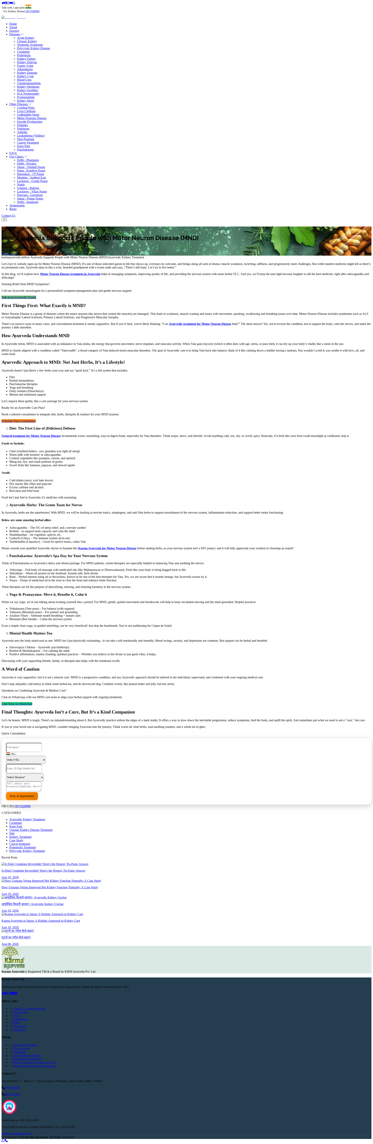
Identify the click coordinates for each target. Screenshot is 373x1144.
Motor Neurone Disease (31, 118)
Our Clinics (16, 156)
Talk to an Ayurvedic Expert (19, 297)
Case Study (16, 840)
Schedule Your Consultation (19, 421)
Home (13, 23)
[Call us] (6, 1140)
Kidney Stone (25, 100)
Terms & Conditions (24, 1045)
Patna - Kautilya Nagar (31, 170)
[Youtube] (11, 3)
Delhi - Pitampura (28, 160)
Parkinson (23, 128)
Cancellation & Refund (26, 1055)
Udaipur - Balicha (28, 188)
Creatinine (23, 51)
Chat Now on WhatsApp (17, 703)
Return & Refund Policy (27, 1059)
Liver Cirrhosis (26, 111)
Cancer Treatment (28, 142)
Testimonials (17, 205)
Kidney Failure (26, 58)
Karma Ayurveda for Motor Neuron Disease (107, 548)
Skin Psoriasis (25, 139)
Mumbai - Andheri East (31, 177)
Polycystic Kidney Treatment (27, 850)
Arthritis (22, 132)
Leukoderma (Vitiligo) (30, 135)
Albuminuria (25, 69)
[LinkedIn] (15, 993)
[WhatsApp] (13, 3)
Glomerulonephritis (29, 83)
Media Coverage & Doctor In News (34, 1062)
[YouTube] (12, 993)
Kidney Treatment (20, 836)
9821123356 (12, 1094)
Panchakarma (25, 149)
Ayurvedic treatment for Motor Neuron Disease (200, 323)
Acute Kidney (25, 37)
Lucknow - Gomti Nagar (32, 181)
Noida (21, 184)
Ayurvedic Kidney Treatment (27, 819)
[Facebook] (5, 3)
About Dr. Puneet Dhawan (28, 1008)
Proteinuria (24, 55)
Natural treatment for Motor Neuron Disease (31, 435)
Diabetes (22, 125)
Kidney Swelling (27, 90)
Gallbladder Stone (28, 114)
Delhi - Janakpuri (27, 202)
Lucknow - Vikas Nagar (32, 191)
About (13, 27)
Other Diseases (19, 104)
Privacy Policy (21, 1048)
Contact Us (8, 215)
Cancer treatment (19, 843)
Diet (12, 833)
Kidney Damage (27, 72)
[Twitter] (3, 3)
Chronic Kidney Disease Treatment (30, 830)
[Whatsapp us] (3, 1140)
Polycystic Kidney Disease (33, 48)
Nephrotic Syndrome (30, 44)
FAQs (13, 153)
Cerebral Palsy (26, 107)
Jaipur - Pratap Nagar (30, 198)
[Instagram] (8, 3)
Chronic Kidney (27, 41)
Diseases (15, 34)
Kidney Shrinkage (28, 86)
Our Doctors (20, 1012)
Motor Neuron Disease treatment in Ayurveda (70, 274)
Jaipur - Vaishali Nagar (31, 167)
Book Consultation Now (17, 1133)
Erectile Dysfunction (29, 121)
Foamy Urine (25, 65)
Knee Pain (23, 146)
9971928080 (32, 11)
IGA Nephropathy (28, 93)
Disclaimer (19, 1052)
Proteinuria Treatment (22, 847)
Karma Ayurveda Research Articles (34, 1066)
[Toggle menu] (4, 219)
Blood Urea (24, 79)
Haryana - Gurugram (30, 195)
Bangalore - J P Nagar (30, 174)
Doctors (14, 30)
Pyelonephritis (26, 97)
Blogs (13, 209)
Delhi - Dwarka (26, 163)
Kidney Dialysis (27, 62)
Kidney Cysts (25, 76)
